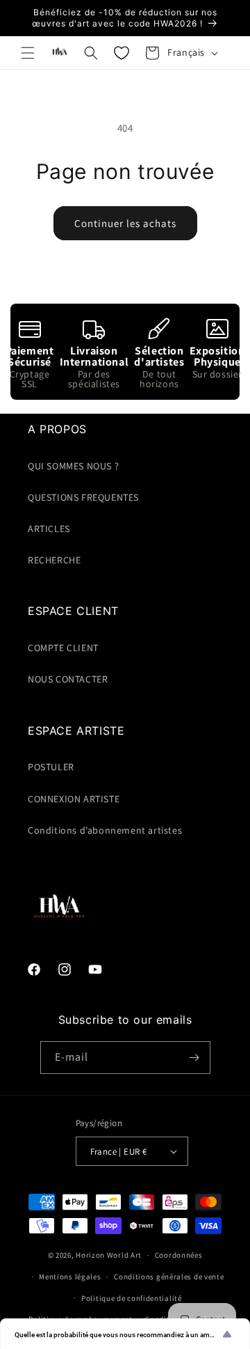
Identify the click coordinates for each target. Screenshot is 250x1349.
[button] (27, 53)
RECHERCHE (54, 560)
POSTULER (51, 767)
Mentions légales (70, 1276)
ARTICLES (49, 528)
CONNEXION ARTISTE (73, 799)
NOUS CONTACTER (68, 679)
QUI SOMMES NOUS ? (73, 466)
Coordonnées (179, 1255)
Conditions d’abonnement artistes (105, 830)
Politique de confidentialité (131, 1298)
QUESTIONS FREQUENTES (83, 497)
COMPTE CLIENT (63, 647)
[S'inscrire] (194, 1057)
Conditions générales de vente (169, 1276)
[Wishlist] (121, 53)
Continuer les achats (125, 223)
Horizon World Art (109, 1255)
